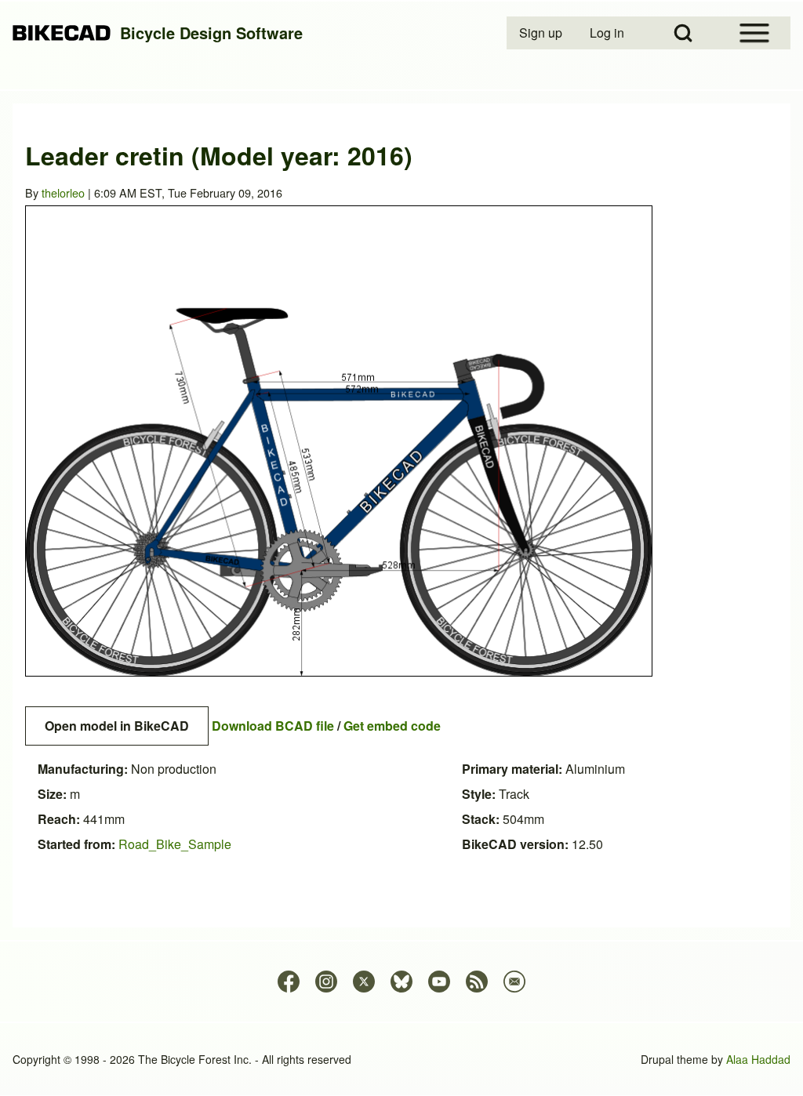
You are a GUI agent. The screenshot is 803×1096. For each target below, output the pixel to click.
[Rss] (476, 981)
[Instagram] (326, 981)
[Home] (62, 33)
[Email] (514, 981)
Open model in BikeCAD (117, 726)
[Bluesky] (401, 981)
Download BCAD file (273, 726)
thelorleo (63, 192)
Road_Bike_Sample (174, 844)
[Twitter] (364, 981)
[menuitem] (542, 32)
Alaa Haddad (758, 1059)
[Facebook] (288, 981)
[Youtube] (439, 981)
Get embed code (392, 726)
